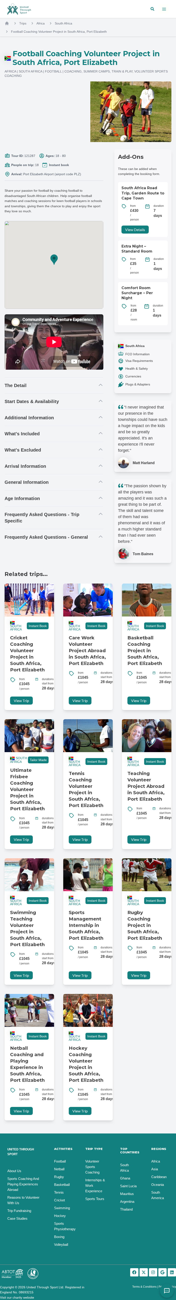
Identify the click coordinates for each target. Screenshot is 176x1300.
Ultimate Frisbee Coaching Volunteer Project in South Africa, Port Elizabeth (27, 789)
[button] (153, 9)
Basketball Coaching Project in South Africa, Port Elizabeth (144, 650)
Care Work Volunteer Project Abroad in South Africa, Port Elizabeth (87, 650)
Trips (22, 23)
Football (53, 71)
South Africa (63, 23)
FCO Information (137, 354)
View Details (135, 229)
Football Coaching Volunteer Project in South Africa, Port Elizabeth (59, 31)
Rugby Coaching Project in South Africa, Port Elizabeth (144, 925)
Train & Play (122, 71)
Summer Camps (96, 71)
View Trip (21, 700)
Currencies (133, 376)
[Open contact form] (167, 1291)
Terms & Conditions (144, 1286)
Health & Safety (136, 368)
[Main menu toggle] (164, 9)
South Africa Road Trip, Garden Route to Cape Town (142, 193)
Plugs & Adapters (137, 384)
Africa (40, 23)
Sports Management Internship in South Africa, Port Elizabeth (86, 925)
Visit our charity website (17, 1297)
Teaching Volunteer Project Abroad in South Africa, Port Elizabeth (146, 786)
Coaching (73, 71)
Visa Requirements (139, 361)
